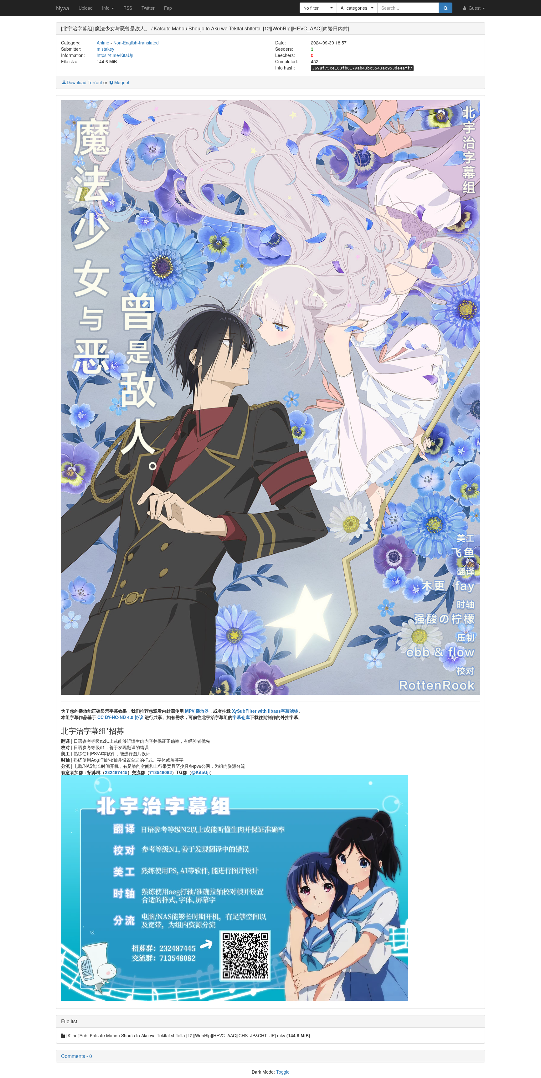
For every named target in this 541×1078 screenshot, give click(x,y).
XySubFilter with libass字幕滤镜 (265, 711)
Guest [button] (474, 8)
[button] (318, 8)
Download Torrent (84, 82)
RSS (127, 8)
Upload (86, 8)
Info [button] (106, 8)
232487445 (116, 772)
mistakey (105, 49)
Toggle (283, 1072)
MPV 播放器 (197, 711)
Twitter (148, 8)
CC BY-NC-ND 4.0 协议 (120, 717)
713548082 (160, 772)
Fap (168, 8)
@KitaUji (200, 772)
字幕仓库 (241, 717)
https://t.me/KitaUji (115, 55)
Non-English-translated (136, 42)
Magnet (121, 82)
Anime (103, 42)
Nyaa (62, 8)
